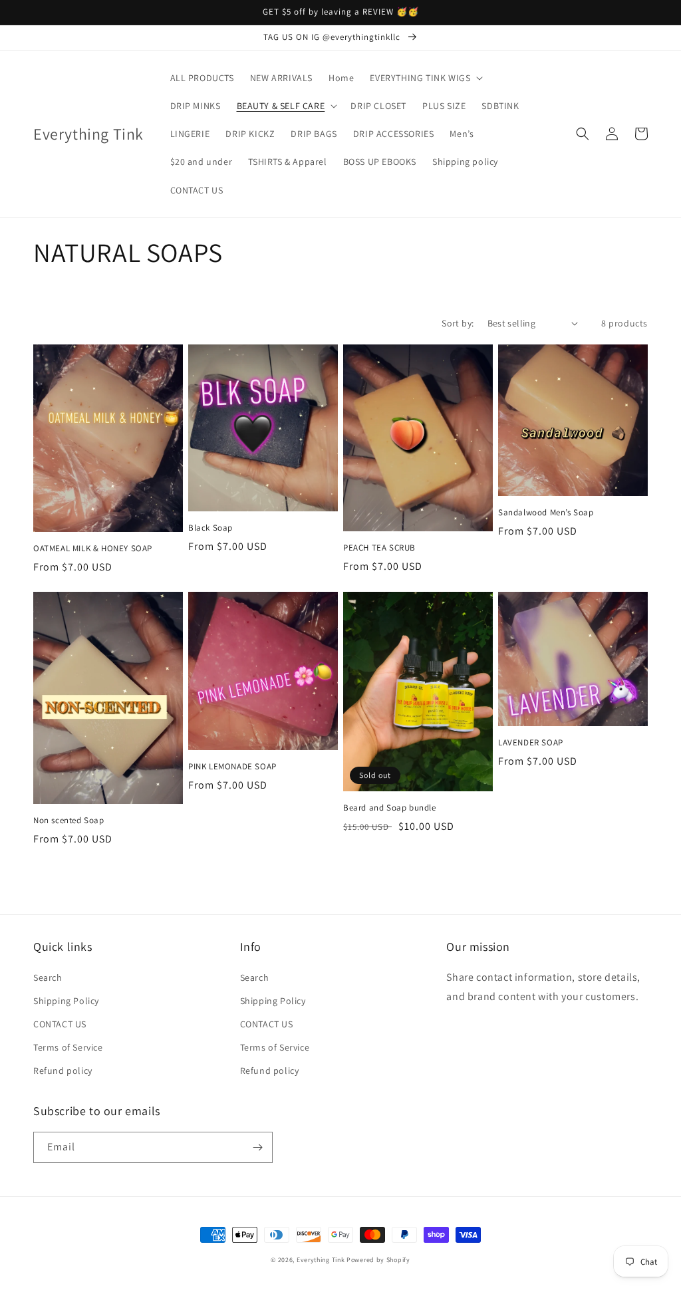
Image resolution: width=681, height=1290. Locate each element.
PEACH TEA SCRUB (379, 548)
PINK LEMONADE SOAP (232, 766)
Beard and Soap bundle (389, 808)
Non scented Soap (68, 820)
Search (48, 977)
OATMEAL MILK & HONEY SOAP (92, 548)
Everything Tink (321, 1259)
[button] (425, 78)
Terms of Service (68, 1047)
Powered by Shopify (378, 1259)
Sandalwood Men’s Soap (546, 512)
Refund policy (62, 1071)
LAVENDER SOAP (530, 742)
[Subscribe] (257, 1147)
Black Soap (210, 528)
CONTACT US (59, 1024)
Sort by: (458, 323)
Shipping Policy (66, 1001)
